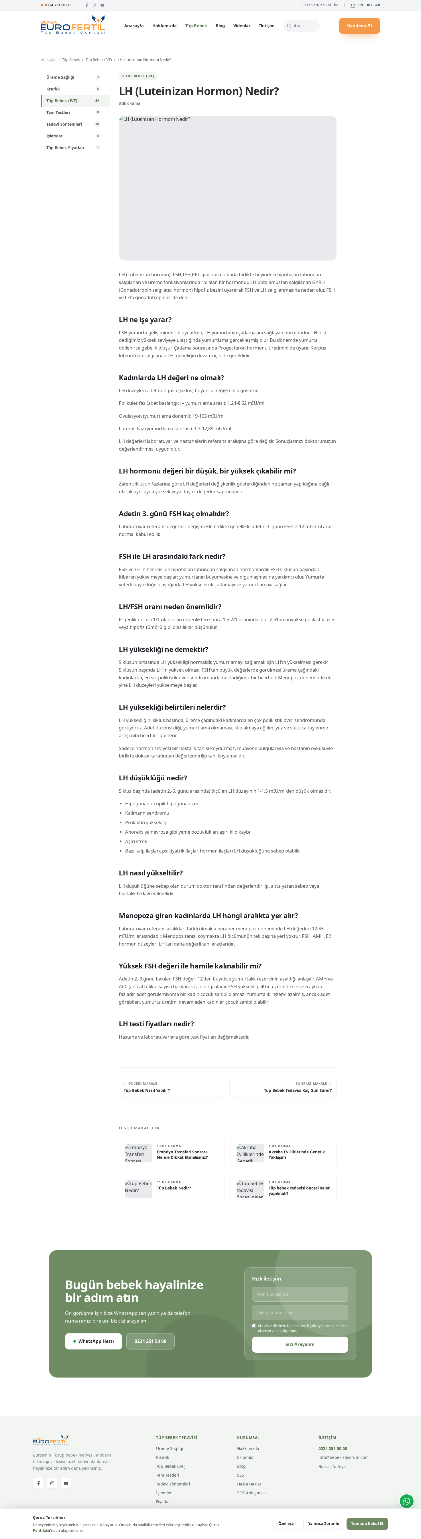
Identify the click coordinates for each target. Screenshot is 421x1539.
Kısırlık (162, 1457)
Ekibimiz (245, 1457)
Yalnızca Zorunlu (323, 1523)
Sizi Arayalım (300, 1344)
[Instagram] (95, 5)
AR (377, 5)
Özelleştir (287, 1523)
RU (369, 5)
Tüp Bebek (196, 25)
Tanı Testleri (167, 1475)
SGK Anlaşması (251, 1492)
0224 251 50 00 (57, 5)
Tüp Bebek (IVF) (99, 59)
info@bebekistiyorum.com (343, 1457)
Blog (220, 25)
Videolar (242, 25)
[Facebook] (87, 5)
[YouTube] (102, 5)
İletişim (267, 25)
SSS (240, 1475)
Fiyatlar (163, 1501)
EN (360, 5)
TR (353, 5)
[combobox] (301, 26)
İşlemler (164, 1492)
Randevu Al (359, 25)
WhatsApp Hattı (96, 1341)
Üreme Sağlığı (169, 1448)
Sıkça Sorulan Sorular (320, 5)
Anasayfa (134, 25)
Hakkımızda (164, 25)
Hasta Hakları (250, 1484)
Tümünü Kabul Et (367, 1523)
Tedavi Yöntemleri (173, 1484)
